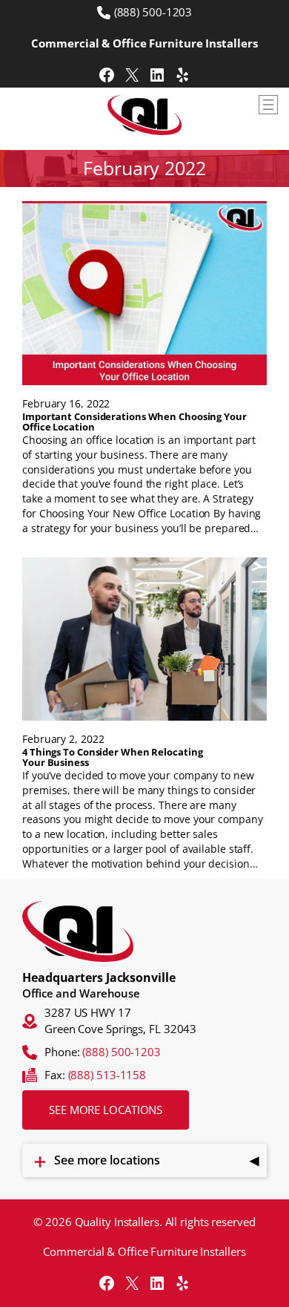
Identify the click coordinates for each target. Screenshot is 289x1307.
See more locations (105, 1109)
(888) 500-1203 (153, 11)
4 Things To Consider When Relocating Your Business (112, 757)
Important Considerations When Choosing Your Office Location (134, 422)
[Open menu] (268, 104)
